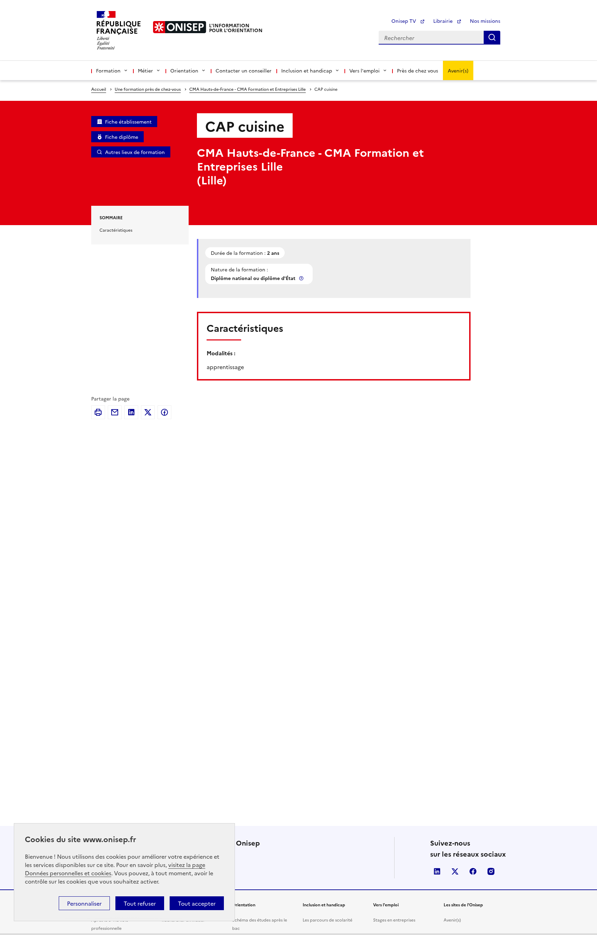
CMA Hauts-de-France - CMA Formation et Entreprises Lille (247, 89)
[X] (148, 412)
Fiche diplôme (121, 136)
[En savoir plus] (302, 278)
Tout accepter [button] (197, 903)
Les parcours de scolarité (327, 920)
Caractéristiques (116, 230)
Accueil (98, 89)
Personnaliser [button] (84, 903)
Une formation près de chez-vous (148, 89)
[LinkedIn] (131, 412)
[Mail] (115, 412)
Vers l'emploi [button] (364, 70)
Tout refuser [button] (140, 903)
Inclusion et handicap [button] (306, 70)
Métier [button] (145, 70)
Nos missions (485, 20)
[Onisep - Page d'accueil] (179, 27)
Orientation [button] (184, 70)
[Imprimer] (98, 412)
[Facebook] (164, 412)
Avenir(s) (458, 70)
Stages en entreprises (394, 920)
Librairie (443, 20)
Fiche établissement (128, 121)
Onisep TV (404, 20)
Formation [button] (108, 70)
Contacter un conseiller (244, 70)
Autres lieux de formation (135, 151)
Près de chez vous (417, 70)
